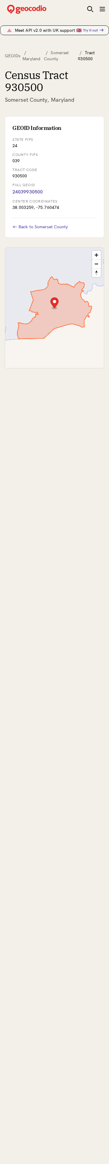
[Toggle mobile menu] (102, 9)
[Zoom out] (96, 263)
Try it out (90, 30)
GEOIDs (13, 55)
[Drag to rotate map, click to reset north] (96, 272)
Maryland (31, 58)
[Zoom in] (96, 255)
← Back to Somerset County (40, 226)
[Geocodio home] (36, 9)
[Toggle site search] (90, 9)
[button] (55, 303)
